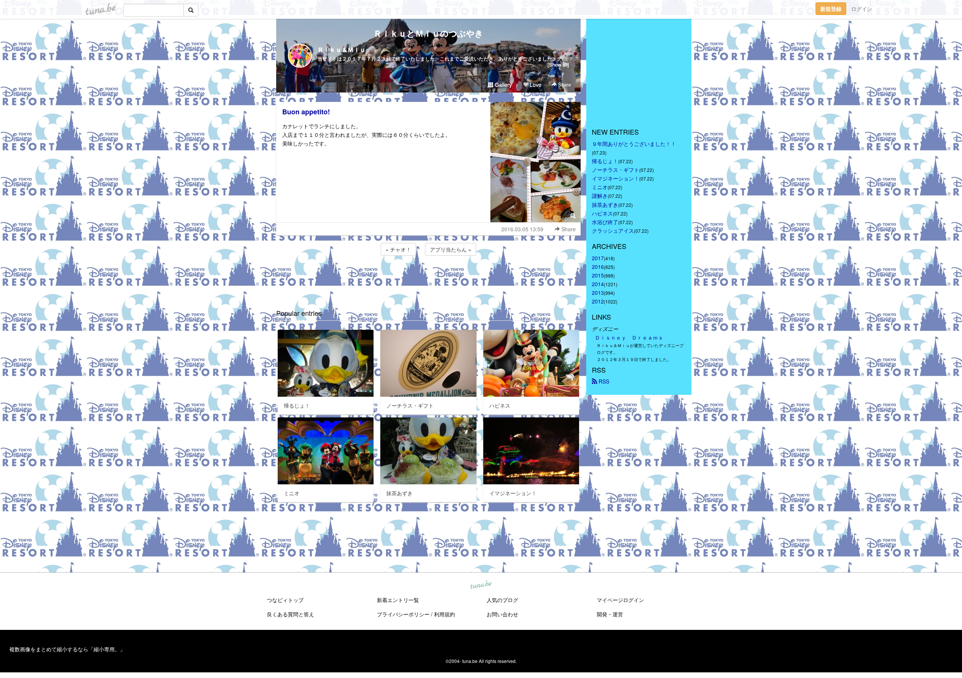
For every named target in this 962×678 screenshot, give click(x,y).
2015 (598, 275)
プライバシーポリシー (403, 614)
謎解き (600, 195)
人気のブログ (502, 600)
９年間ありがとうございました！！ (634, 143)
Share (564, 84)
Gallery (502, 84)
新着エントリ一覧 (398, 600)
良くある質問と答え (290, 614)
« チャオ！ (398, 249)
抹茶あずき (605, 204)
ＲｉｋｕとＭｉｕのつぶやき (428, 33)
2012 (598, 301)
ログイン (861, 8)
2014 (598, 284)
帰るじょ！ (605, 161)
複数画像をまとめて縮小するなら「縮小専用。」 (67, 649)
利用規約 (444, 614)
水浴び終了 (605, 222)
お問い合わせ (502, 614)
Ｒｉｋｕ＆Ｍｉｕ (342, 49)
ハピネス (602, 213)
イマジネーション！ (615, 178)
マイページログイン (620, 600)
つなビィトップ (285, 600)
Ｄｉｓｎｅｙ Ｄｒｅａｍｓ (629, 337)
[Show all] (558, 64)
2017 (598, 258)
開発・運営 (610, 614)
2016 (598, 266)
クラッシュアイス (613, 230)
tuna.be (480, 585)
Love (535, 84)
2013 (598, 292)
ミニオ (600, 187)
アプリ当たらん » (450, 249)
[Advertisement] (428, 277)
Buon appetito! (306, 112)
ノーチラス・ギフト (615, 169)
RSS (603, 381)
